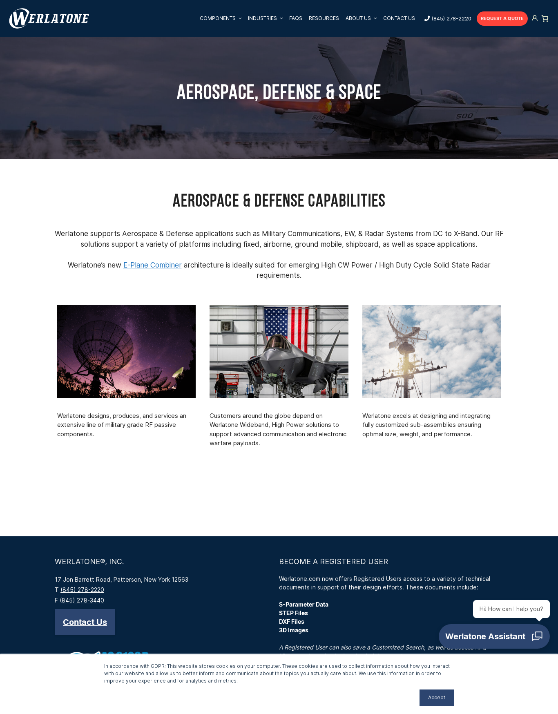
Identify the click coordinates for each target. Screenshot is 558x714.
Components (218, 18)
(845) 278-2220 (451, 18)
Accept (436, 697)
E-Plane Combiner (152, 265)
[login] (535, 18)
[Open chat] (494, 636)
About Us (358, 18)
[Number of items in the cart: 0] (545, 18)
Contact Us (399, 18)
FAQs (295, 18)
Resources (324, 18)
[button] (85, 622)
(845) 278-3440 (82, 600)
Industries (262, 18)
